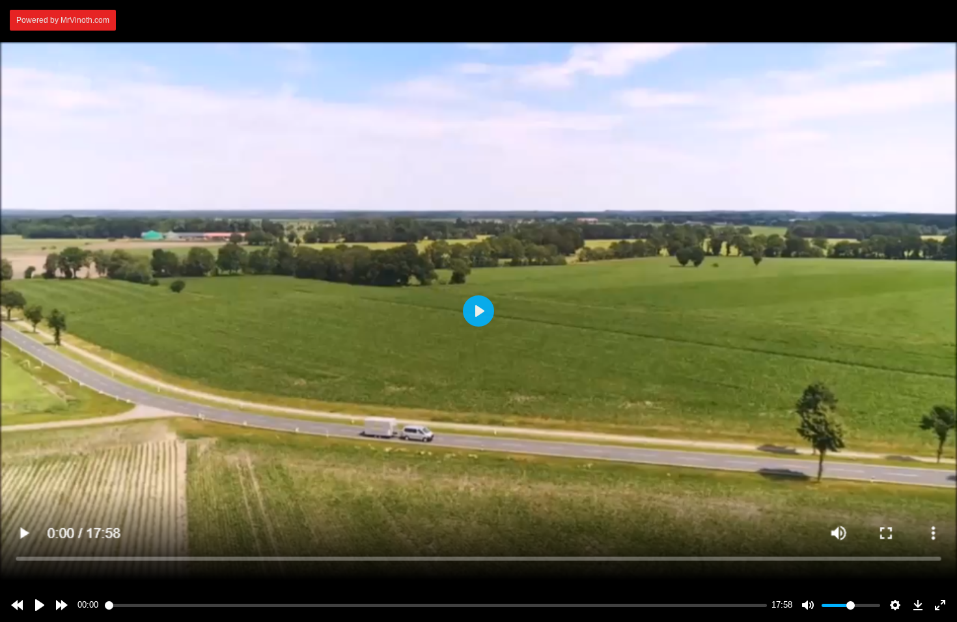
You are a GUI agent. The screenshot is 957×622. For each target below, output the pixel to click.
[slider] (436, 605)
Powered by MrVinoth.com (62, 20)
